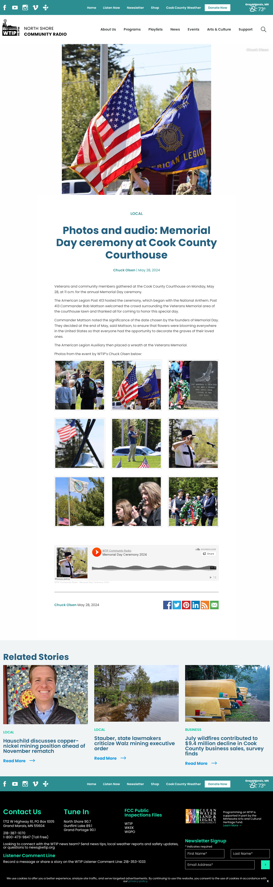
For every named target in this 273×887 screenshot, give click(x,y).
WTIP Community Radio (66, 582)
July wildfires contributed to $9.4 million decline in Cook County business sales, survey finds (224, 746)
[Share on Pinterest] (186, 604)
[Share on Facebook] (167, 604)
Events (193, 29)
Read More (14, 761)
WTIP (129, 823)
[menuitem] (91, 7)
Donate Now (217, 8)
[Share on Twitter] (177, 604)
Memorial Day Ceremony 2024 (94, 582)
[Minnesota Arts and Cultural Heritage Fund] (201, 816)
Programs (132, 29)
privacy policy (137, 881)
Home (91, 8)
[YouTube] (15, 7)
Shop (155, 8)
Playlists (155, 29)
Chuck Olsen (124, 270)
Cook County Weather (183, 8)
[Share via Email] (214, 604)
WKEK (129, 827)
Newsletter (135, 8)
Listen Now (111, 8)
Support (246, 29)
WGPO (130, 831)
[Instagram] (25, 7)
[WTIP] (36, 26)
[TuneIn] (45, 7)
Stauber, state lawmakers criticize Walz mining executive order (134, 743)
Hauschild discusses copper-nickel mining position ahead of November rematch (44, 746)
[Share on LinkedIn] (195, 604)
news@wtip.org (42, 847)
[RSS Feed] (205, 604)
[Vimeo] (35, 7)
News (175, 29)
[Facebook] (4, 7)
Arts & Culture (219, 29)
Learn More (231, 825)
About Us (108, 29)
